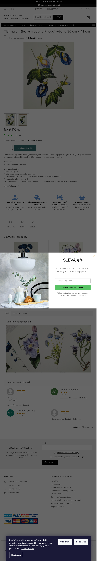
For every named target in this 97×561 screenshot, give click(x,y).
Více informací (27, 548)
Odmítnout (65, 541)
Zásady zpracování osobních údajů (73, 295)
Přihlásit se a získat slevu (73, 287)
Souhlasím (81, 541)
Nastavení (16, 555)
